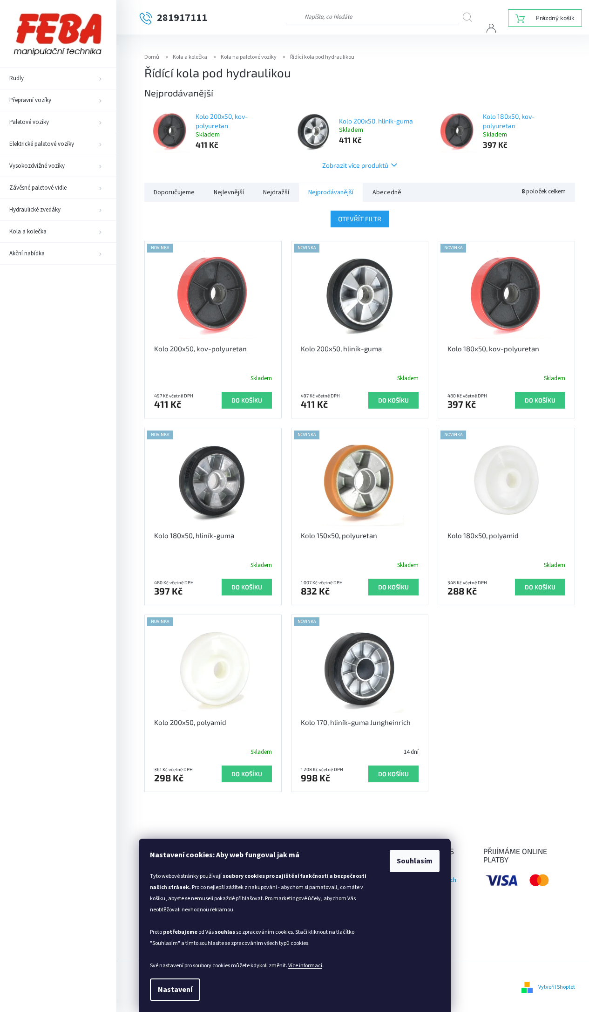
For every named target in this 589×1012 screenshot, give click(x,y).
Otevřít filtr (359, 219)
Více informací (305, 966)
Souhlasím (415, 861)
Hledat (470, 17)
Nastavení (175, 990)
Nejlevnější (229, 192)
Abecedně (386, 192)
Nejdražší (276, 192)
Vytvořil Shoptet (556, 987)
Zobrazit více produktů (355, 165)
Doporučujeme (174, 192)
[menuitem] (58, 78)
